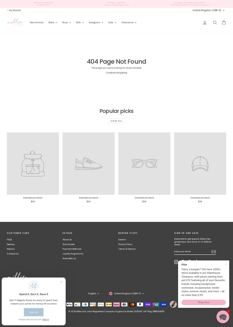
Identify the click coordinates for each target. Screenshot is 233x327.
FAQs (9, 239)
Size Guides (69, 244)
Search (122, 239)
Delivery (11, 244)
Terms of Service (126, 248)
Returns (11, 248)
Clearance (127, 22)
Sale (111, 22)
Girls (78, 22)
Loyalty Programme (73, 253)
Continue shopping (116, 72)
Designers (95, 22)
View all (116, 120)
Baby (52, 22)
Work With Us (69, 258)
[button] (222, 316)
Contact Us (13, 253)
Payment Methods (72, 248)
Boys (65, 22)
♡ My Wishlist (14, 10)
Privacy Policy (125, 244)
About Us (67, 239)
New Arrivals (36, 22)
